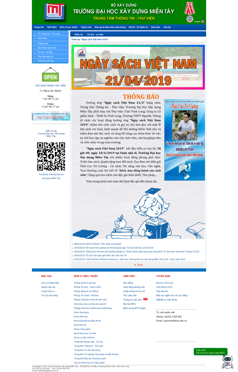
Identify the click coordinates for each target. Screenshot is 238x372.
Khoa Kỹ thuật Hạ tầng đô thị (87, 321)
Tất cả (140, 265)
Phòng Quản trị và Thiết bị (85, 291)
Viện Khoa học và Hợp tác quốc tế (89, 304)
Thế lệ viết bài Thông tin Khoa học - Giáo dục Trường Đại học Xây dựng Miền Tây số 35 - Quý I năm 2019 (129, 259)
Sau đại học (162, 291)
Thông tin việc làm (132, 299)
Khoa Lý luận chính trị (83, 337)
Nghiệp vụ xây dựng (166, 299)
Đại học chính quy (164, 283)
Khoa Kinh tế (79, 325)
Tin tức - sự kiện (95, 34)
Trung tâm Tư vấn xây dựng (87, 350)
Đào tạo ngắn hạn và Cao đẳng (171, 295)
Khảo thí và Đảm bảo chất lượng (93, 308)
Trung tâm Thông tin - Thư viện (88, 346)
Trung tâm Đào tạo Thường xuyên (90, 358)
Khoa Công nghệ (82, 329)
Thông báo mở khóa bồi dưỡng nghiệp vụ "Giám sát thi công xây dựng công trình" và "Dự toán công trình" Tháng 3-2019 (136, 251)
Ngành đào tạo (48, 287)
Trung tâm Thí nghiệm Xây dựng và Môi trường (96, 354)
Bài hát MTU (129, 304)
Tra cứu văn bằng (49, 295)
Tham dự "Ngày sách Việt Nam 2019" (89, 39)
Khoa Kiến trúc (80, 316)
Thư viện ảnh (130, 295)
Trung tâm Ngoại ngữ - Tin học (88, 342)
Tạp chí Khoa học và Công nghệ (89, 363)
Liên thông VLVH (164, 287)
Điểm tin (79, 34)
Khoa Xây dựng (81, 312)
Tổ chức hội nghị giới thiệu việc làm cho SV (100, 255)
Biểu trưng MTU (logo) (134, 308)
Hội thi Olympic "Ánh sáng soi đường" (97, 244)
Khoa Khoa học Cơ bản (84, 333)
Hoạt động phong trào (134, 287)
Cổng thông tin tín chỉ (134, 291)
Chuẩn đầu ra (47, 291)
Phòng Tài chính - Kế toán (85, 295)
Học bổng (128, 283)
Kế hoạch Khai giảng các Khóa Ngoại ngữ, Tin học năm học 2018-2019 (113, 248)
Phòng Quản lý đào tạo (85, 283)
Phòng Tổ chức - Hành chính (87, 287)
